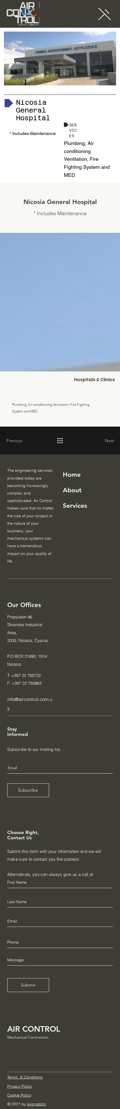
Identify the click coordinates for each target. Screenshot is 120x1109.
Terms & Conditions (25, 1077)
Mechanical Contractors (28, 1037)
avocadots (36, 1104)
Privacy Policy (19, 1086)
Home (72, 474)
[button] (104, 13)
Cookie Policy (19, 1095)
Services (75, 505)
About (72, 490)
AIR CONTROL (33, 1029)
